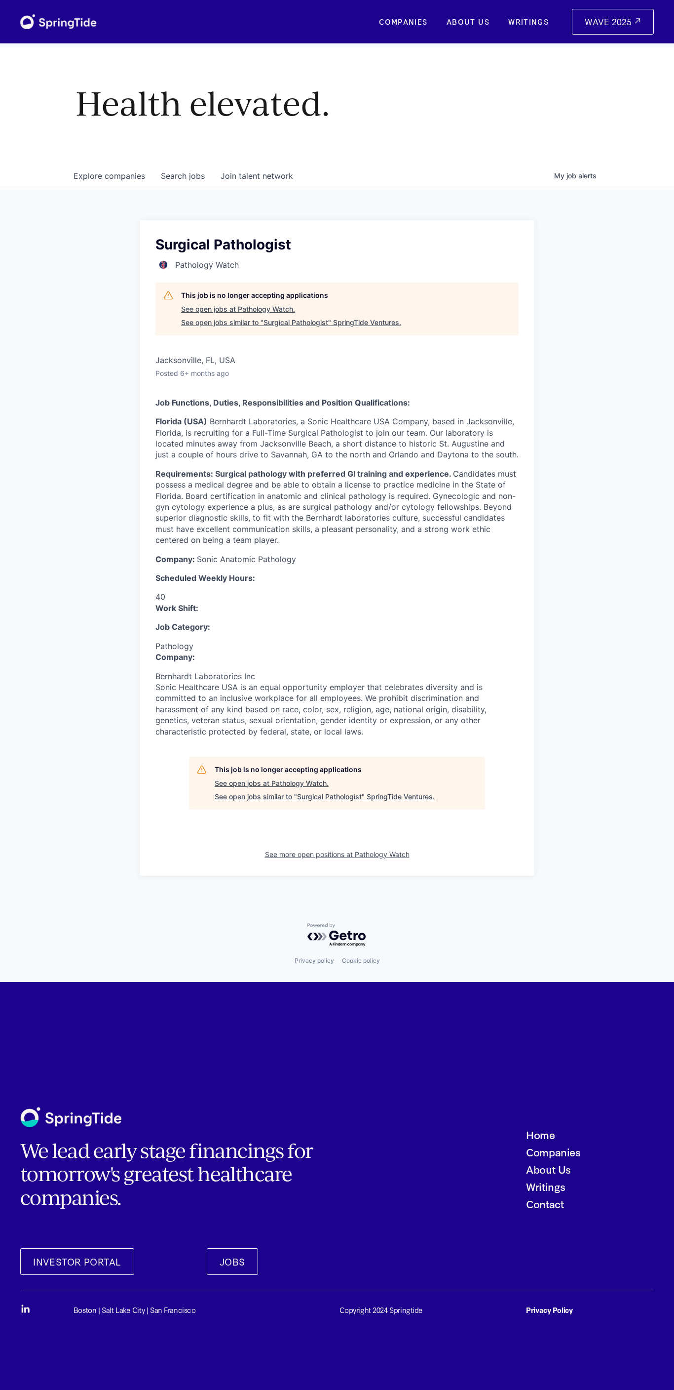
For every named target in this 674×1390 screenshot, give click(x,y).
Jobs (232, 1261)
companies (109, 176)
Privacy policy (314, 960)
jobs (183, 176)
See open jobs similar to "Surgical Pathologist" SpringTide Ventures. (291, 322)
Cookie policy (361, 960)
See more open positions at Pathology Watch (337, 854)
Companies (403, 22)
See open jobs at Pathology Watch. (238, 309)
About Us (468, 22)
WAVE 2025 (609, 21)
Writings (528, 22)
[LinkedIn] (25, 1309)
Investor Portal (77, 1261)
